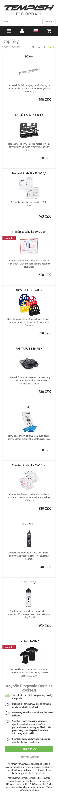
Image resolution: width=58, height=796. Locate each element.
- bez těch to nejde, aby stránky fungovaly (32, 697)
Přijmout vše (29, 748)
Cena (50, 47)
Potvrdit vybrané (29, 756)
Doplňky (15, 47)
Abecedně (37, 47)
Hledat (49, 21)
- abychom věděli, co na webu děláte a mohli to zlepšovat (31, 705)
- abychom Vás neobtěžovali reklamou (32, 714)
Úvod (5, 47)
